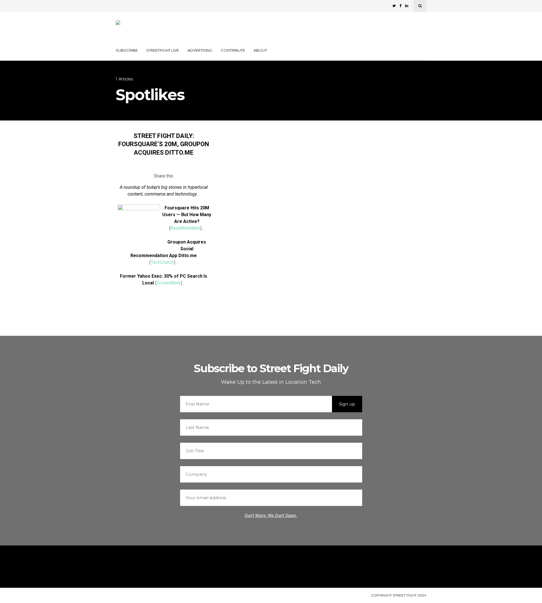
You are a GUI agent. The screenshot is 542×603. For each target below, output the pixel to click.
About (260, 50)
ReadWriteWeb (185, 228)
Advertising (199, 50)
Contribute (233, 50)
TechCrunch (162, 262)
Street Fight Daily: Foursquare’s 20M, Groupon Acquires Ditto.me (163, 144)
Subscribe (127, 50)
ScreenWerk (168, 283)
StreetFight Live (162, 50)
